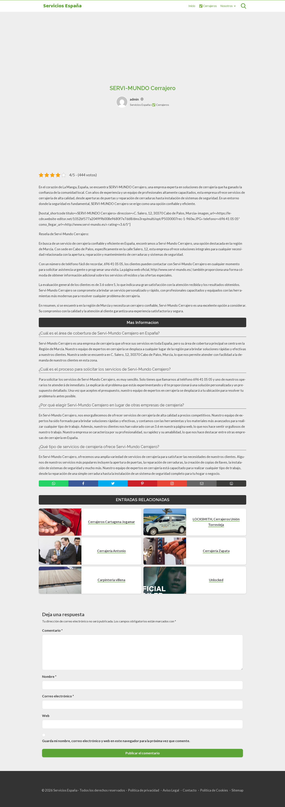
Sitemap (237, 790)
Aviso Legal (171, 790)
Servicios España (62, 6)
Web (45, 716)
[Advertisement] (142, 44)
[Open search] (243, 6)
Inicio (191, 6)
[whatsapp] (53, 483)
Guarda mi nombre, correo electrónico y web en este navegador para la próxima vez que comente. (116, 741)
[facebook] (83, 483)
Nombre (49, 677)
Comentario (52, 630)
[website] (142, 99)
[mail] (202, 483)
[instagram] (172, 483)
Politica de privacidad (143, 790)
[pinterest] (142, 483)
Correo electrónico (58, 696)
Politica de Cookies (214, 790)
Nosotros (226, 6)
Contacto (190, 790)
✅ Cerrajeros (208, 6)
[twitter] (113, 483)
